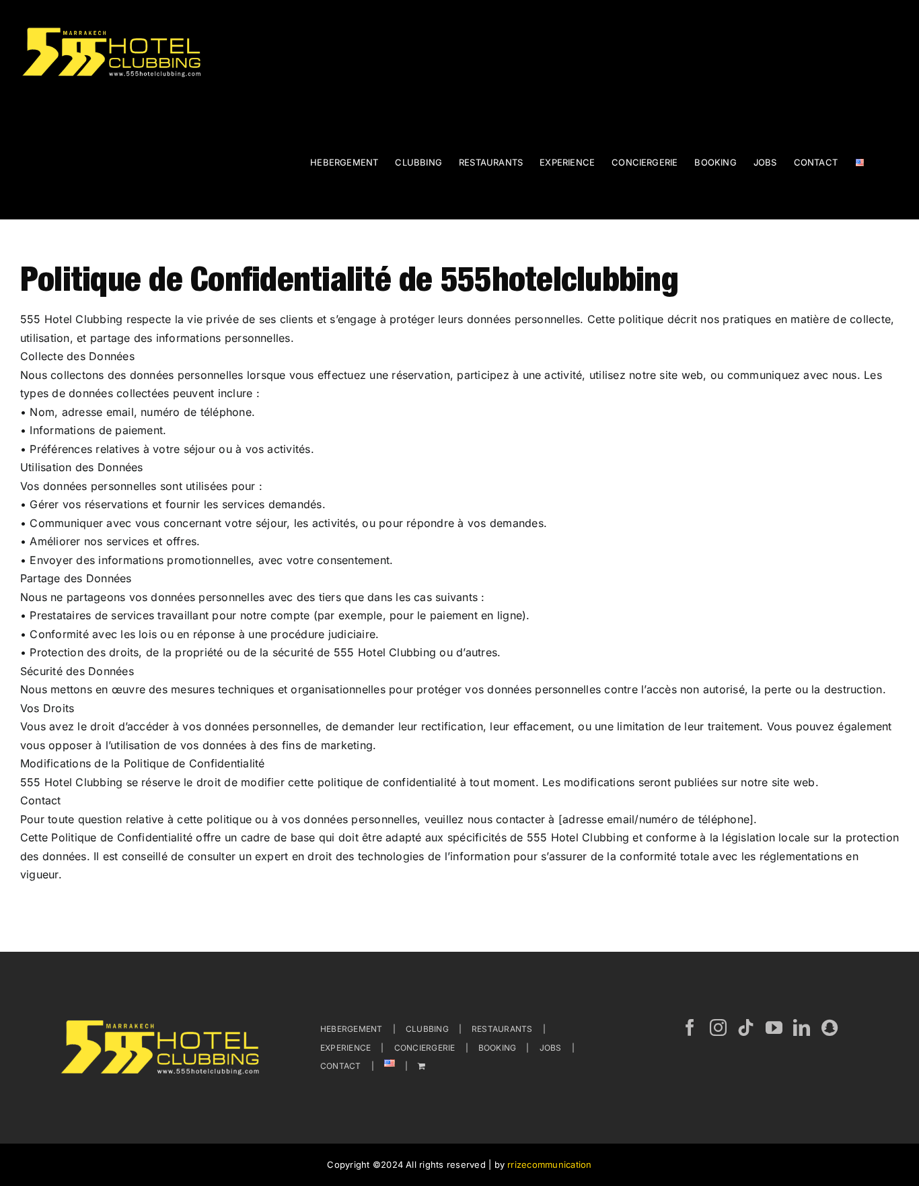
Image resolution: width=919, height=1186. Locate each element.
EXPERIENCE (345, 1048)
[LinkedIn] (801, 1027)
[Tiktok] (745, 1027)
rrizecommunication (549, 1164)
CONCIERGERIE (424, 1048)
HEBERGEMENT (351, 1029)
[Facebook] (690, 1027)
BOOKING (497, 1048)
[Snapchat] (829, 1027)
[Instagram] (718, 1027)
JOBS (551, 1048)
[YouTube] (774, 1027)
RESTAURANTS (502, 1029)
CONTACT (340, 1066)
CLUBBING (427, 1029)
